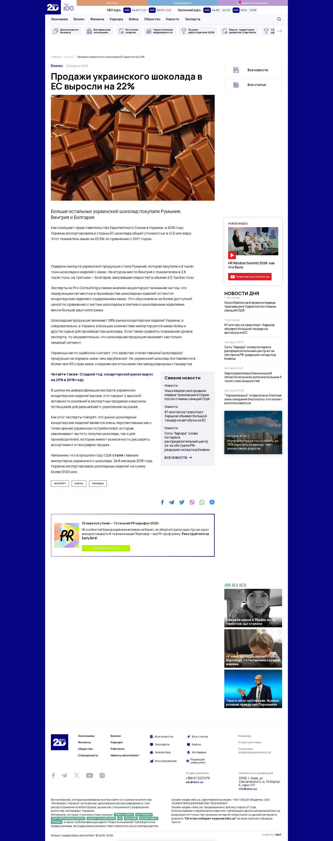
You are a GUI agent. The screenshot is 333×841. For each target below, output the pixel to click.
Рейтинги (112, 3)
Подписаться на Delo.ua (252, 276)
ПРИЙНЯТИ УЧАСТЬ (106, 548)
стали (117, 455)
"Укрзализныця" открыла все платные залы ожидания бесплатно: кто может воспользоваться (253, 399)
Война (133, 19)
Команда (244, 736)
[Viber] (192, 502)
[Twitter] (182, 502)
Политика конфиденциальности (254, 750)
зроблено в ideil (271, 834)
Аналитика (163, 752)
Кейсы (196, 744)
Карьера (116, 19)
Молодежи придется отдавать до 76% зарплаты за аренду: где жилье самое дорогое (252, 445)
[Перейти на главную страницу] (53, 7)
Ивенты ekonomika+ (125, 755)
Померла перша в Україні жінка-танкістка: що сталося (251, 622)
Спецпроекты (182, 3)
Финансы (97, 19)
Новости (172, 19)
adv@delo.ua (194, 782)
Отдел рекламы (250, 742)
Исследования (166, 761)
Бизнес (79, 19)
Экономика (59, 19)
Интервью (199, 752)
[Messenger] (212, 502)
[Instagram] (102, 775)
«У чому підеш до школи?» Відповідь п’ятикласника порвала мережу (253, 660)
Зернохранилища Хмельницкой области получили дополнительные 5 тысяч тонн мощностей (253, 377)
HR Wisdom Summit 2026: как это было (251, 265)
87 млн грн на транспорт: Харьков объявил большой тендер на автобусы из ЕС (186, 416)
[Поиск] (279, 19)
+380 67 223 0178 (198, 778)
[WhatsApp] (202, 502)
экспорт (60, 483)
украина (98, 483)
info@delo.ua (248, 788)
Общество (152, 19)
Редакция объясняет (198, 761)
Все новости (176, 458)
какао (79, 483)
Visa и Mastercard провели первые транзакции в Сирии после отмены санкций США (187, 395)
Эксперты (192, 19)
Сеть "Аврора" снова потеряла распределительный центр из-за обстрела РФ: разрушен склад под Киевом (187, 441)
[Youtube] (89, 775)
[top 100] (69, 7)
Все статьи (257, 85)
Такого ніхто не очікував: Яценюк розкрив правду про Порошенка (252, 702)
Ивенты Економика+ (252, 3)
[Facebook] (162, 502)
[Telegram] (171, 502)
